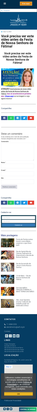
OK (18, 394)
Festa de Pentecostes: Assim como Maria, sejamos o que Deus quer (24, 242)
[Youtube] (11, 408)
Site (2, 178)
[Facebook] (4, 408)
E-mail (3, 170)
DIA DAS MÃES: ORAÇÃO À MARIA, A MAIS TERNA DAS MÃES (25, 290)
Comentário (5, 141)
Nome (3, 162)
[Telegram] (17, 335)
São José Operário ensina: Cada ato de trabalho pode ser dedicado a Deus (23, 302)
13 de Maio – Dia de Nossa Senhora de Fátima (23, 277)
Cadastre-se (18, 225)
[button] (5, 3)
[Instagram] (7, 408)
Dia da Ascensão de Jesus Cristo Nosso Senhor (23, 265)
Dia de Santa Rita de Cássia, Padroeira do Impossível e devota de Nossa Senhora (25, 254)
